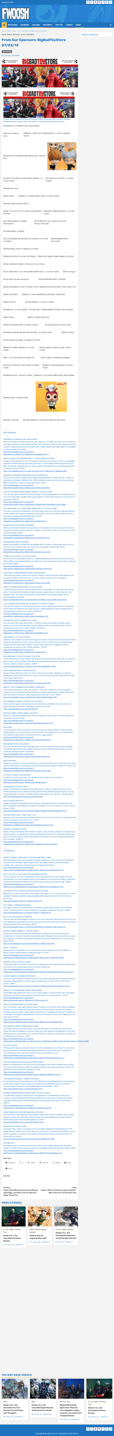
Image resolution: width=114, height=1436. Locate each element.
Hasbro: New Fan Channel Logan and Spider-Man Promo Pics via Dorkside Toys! (58, 1190)
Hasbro (9, 34)
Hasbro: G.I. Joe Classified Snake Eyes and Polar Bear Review (66, 1235)
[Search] (110, 25)
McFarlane (16, 34)
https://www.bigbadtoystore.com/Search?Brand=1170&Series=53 (27, 913)
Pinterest (47, 25)
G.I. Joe (5, 1229)
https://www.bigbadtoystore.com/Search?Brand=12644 (23, 1122)
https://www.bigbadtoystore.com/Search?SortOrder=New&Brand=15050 (29, 666)
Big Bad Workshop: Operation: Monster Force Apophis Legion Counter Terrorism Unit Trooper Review (71, 1410)
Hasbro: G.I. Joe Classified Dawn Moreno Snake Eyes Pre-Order (42, 1407)
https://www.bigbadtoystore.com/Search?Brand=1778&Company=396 (28, 944)
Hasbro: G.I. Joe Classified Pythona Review (12, 1238)
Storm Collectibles (27, 34)
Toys (5, 1232)
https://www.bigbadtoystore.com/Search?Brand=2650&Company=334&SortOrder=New (35, 600)
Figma (4, 34)
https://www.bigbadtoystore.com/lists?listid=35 (20, 709)
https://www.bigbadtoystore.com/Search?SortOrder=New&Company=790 (30, 697)
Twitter (59, 25)
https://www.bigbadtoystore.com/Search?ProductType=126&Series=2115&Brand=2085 (35, 471)
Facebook (24, 25)
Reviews (18, 1229)
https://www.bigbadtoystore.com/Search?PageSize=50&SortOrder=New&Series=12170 (35, 811)
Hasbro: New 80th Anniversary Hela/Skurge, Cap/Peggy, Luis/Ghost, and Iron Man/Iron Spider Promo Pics (20, 1191)
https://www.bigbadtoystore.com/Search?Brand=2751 (23, 901)
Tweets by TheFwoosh (89, 35)
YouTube (36, 25)
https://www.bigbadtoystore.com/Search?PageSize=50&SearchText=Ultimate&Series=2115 (36, 986)
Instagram (12, 25)
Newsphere (63, 1434)
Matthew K (20, 1245)
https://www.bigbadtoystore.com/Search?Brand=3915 (23, 1089)
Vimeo (78, 25)
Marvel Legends (41, 1229)
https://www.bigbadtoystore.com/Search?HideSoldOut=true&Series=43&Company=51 (34, 927)
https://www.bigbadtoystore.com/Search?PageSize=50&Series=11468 (28, 1139)
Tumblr (69, 25)
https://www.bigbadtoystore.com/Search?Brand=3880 (23, 797)
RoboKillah (16, 55)
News (5, 1401)
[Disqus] (40, 1280)
